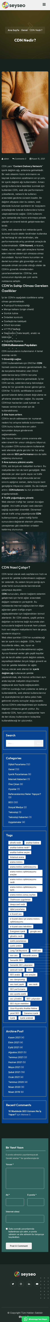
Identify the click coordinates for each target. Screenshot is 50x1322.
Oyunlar (12, 789)
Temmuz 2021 (15, 1057)
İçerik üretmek (26, 1018)
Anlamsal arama (17, 857)
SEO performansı (17, 989)
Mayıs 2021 (14, 1067)
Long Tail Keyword (18, 950)
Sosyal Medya (15, 807)
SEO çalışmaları (33, 999)
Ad (8, 1195)
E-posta (32, 1195)
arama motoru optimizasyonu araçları (23, 873)
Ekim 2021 (13, 1042)
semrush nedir (16, 970)
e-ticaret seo (16, 914)
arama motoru (16, 862)
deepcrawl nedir (17, 904)
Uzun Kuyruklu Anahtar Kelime (23, 1008)
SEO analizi (15, 974)
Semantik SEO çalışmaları (21, 965)
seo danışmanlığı (17, 979)
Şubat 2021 (14, 1072)
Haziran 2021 (15, 1062)
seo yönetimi (16, 999)
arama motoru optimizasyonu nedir (23, 880)
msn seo (14, 955)
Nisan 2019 (14, 1092)
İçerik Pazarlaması (18, 774)
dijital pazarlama (17, 909)
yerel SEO (14, 1013)
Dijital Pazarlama (17, 764)
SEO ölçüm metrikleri (19, 1003)
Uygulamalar (14, 822)
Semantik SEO (16, 960)
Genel (24, 30)
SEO (10, 802)
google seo (35, 931)
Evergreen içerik (17, 931)
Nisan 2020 (14, 1087)
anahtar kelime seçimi (20, 852)
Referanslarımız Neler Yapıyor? (24, 794)
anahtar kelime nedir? (20, 847)
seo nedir (33, 984)
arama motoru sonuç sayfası (23, 895)
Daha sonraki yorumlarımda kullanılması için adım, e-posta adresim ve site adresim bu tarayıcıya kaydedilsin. (26, 1232)
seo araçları (30, 974)
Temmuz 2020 (16, 1082)
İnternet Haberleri (17, 779)
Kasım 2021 (14, 1037)
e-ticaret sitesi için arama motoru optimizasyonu (25, 920)
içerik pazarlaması (18, 941)
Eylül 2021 (13, 1047)
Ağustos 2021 (15, 1052)
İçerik (12, 1018)
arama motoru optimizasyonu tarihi (23, 888)
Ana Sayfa (13, 30)
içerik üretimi (16, 946)
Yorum (10, 1164)
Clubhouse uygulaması (20, 899)
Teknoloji (13, 812)
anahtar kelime (32, 843)
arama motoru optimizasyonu (23, 867)
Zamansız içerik (31, 1013)
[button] (44, 4)
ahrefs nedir (15, 843)
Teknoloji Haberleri (18, 817)
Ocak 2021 (14, 1077)
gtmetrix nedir (16, 936)
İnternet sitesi (12, 1212)
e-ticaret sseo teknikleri (21, 926)
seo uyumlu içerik (18, 994)
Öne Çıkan (13, 784)
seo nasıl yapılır (17, 984)
